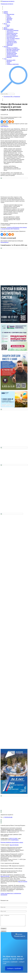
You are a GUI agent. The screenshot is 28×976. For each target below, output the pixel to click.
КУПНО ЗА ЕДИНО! (12, 48)
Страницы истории (11, 41)
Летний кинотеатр (11, 54)
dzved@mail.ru (15, 839)
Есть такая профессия (12, 35)
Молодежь (9, 19)
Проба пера (9, 45)
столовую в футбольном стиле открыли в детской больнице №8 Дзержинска (14, 228)
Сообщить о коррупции (13, 64)
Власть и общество (11, 34)
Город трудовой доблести (13, 38)
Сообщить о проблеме (14, 968)
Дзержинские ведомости (7, 3)
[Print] (9, 121)
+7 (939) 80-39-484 (7, 817)
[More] (12, 121)
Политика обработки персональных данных (12, 842)
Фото (8, 26)
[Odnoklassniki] (4, 121)
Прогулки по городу (12, 42)
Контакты (9, 61)
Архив (8, 62)
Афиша (5, 27)
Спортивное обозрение (12, 30)
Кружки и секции (11, 52)
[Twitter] (7, 121)
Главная (6, 11)
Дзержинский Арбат (12, 53)
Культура (9, 17)
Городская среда (11, 37)
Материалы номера (8, 29)
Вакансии (9, 57)
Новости (6, 13)
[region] (14, 654)
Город (8, 21)
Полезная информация (12, 56)
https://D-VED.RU (14, 845)
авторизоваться (4, 242)
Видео (8, 25)
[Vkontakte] (2, 121)
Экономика (9, 18)
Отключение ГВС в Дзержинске (12, 96)
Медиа (5, 23)
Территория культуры (12, 33)
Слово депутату (11, 39)
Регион (8, 22)
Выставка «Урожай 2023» (13, 49)
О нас (5, 58)
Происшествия (10, 14)
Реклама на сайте (11, 60)
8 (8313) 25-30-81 (13, 838)
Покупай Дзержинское (12, 50)
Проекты (6, 46)
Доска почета (10, 31)
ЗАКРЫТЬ (3, 931)
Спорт (8, 15)
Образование (10, 43)
